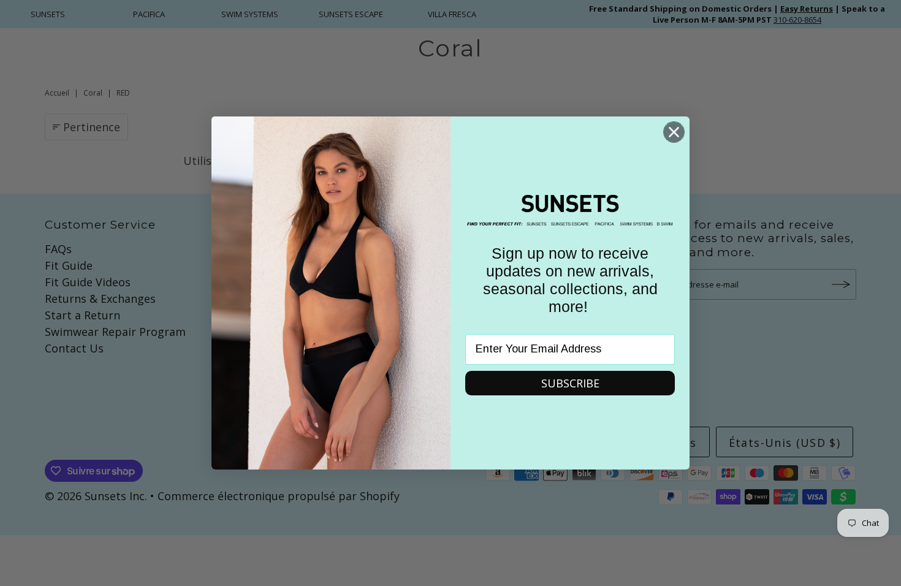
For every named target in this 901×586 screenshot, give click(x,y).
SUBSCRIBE (570, 383)
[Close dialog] (674, 132)
